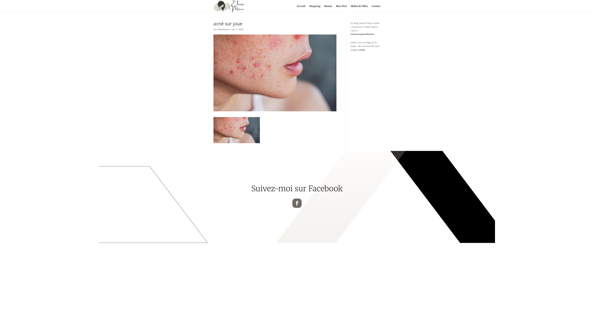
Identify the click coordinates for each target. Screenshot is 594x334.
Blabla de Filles (359, 6)
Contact (376, 6)
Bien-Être (341, 6)
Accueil (301, 6)
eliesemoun (224, 29)
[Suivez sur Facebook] (297, 203)
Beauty (328, 6)
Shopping (314, 6)
